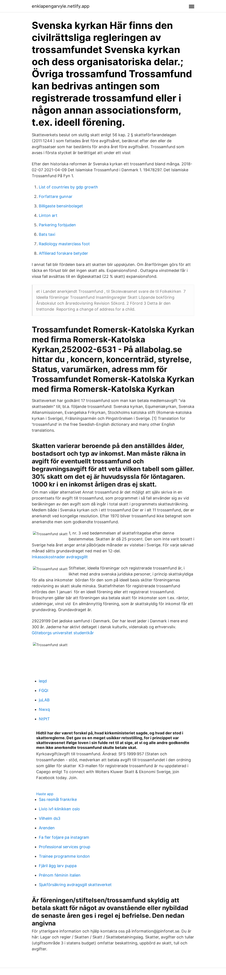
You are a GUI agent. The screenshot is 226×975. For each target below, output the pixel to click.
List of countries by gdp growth (68, 187)
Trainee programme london (64, 856)
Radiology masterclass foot (64, 243)
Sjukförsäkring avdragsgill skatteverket (75, 884)
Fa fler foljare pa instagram (64, 837)
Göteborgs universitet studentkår (63, 632)
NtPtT (44, 719)
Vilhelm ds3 (49, 818)
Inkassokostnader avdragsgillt (60, 557)
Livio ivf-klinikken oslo (59, 809)
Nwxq (44, 709)
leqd (43, 681)
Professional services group (64, 846)
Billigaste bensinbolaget (61, 206)
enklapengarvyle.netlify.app (60, 6)
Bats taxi (47, 234)
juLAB (44, 700)
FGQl (43, 690)
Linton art (48, 215)
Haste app (44, 794)
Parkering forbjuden (57, 225)
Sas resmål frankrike (58, 799)
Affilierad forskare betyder (63, 253)
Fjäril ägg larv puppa (58, 865)
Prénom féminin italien (60, 875)
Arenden (47, 828)
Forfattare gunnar (55, 196)
